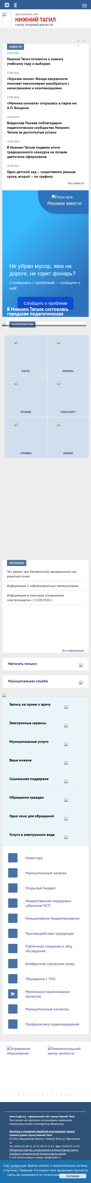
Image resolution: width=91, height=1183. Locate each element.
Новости (15, 46)
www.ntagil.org (17, 1116)
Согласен (72, 1176)
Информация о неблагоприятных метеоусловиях (43, 586)
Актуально (16, 563)
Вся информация (73, 651)
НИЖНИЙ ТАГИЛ (35, 19)
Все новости (76, 183)
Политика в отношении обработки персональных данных (42, 1131)
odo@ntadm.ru (52, 1157)
